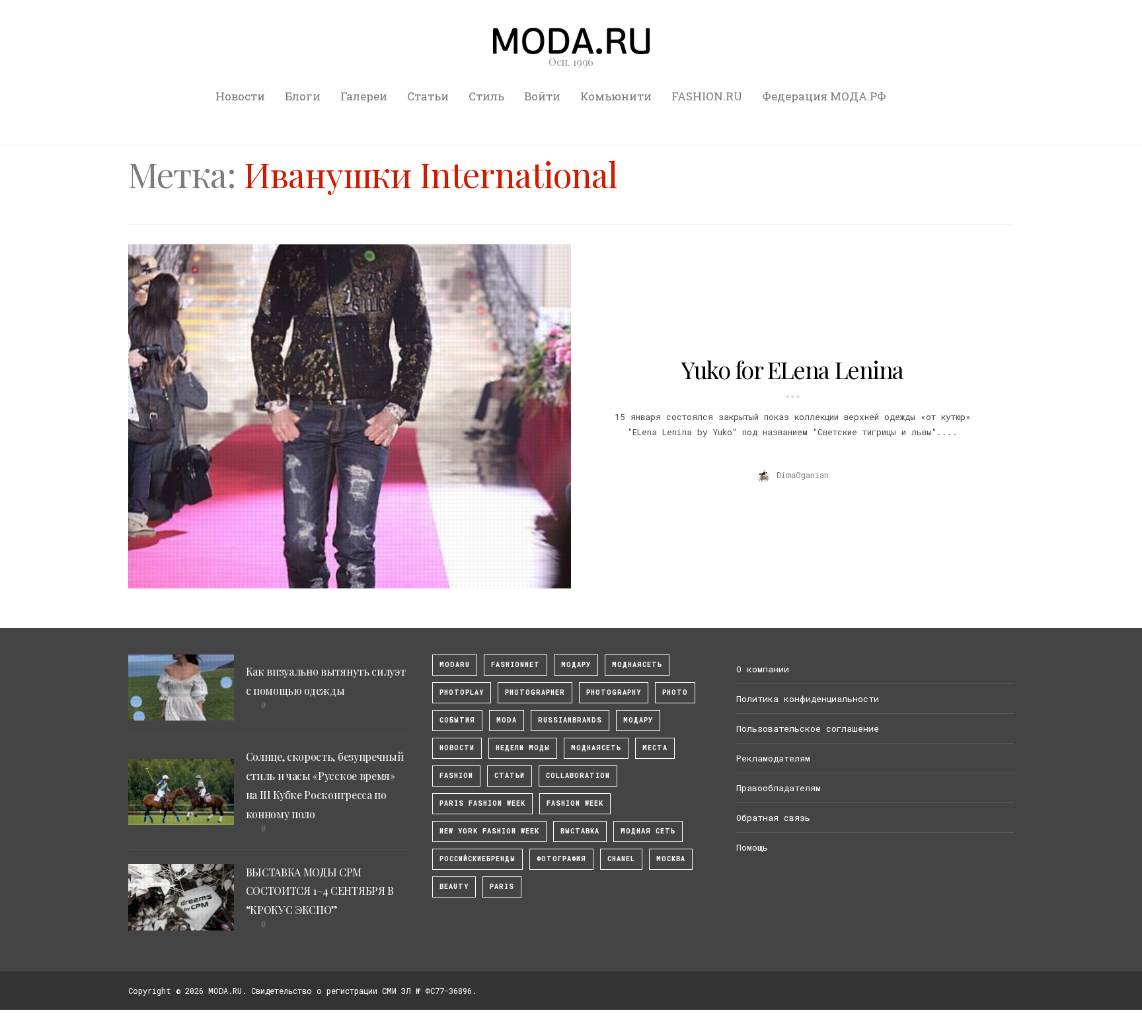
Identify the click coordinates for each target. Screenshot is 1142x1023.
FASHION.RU (706, 96)
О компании (762, 669)
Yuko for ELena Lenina (792, 369)
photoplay (461, 692)
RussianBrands (570, 720)
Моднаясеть (596, 748)
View (342, 416)
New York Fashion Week (489, 831)
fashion (456, 775)
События (457, 720)
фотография (561, 859)
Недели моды (523, 748)
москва (670, 859)
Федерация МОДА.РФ (824, 96)
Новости (240, 96)
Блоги (303, 96)
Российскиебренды (477, 859)
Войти (542, 96)
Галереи (363, 96)
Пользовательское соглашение (807, 728)
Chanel (621, 859)
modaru (454, 664)
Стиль (486, 96)
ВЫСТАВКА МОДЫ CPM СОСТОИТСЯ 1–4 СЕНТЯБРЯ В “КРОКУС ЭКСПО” (320, 891)
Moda (506, 720)
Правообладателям (778, 788)
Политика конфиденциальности (807, 699)
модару (576, 664)
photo (675, 692)
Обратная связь (773, 818)
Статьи (428, 96)
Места (654, 748)
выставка (579, 831)
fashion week (575, 803)
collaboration (578, 775)
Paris (502, 886)
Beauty (454, 886)
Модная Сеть (648, 831)
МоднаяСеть (637, 664)
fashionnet (515, 664)
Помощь (752, 847)
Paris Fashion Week (482, 803)
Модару (638, 720)
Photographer (535, 692)
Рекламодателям (773, 758)
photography (613, 692)
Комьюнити (616, 96)
